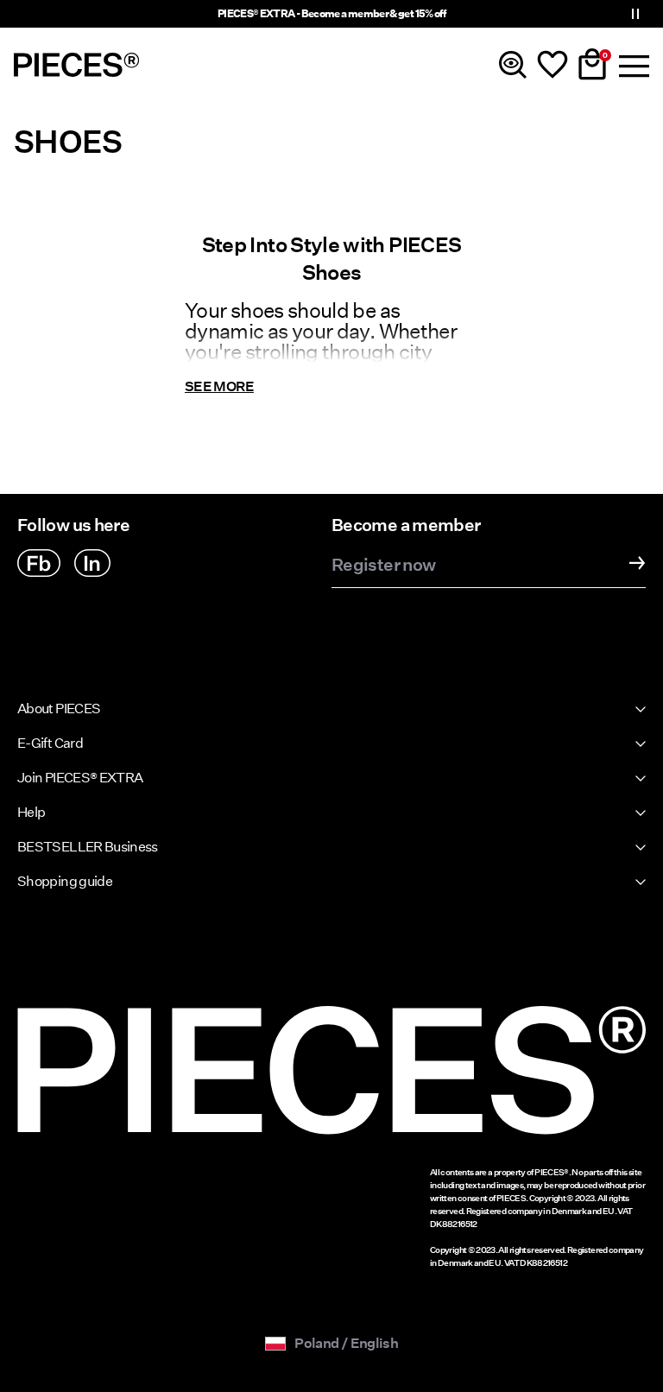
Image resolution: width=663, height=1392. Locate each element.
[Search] (513, 64)
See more (219, 386)
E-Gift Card (50, 743)
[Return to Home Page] (77, 65)
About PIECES (58, 708)
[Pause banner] (635, 14)
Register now (383, 565)
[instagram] (92, 563)
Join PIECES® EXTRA (79, 777)
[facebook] (38, 563)
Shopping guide (64, 881)
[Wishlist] (552, 64)
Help (31, 812)
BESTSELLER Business (87, 846)
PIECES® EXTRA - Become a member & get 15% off (331, 13)
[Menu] (632, 64)
